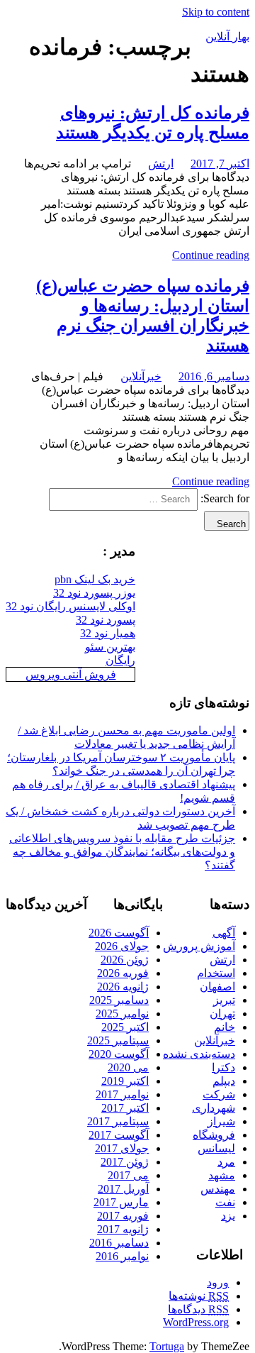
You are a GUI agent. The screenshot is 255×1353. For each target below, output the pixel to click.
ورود (218, 1282)
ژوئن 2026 (125, 960)
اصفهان (217, 987)
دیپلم (223, 1081)
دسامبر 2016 (119, 1243)
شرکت (219, 1094)
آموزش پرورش (199, 946)
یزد (228, 1216)
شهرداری (213, 1108)
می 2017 (128, 1175)
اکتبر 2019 (125, 1081)
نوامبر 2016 (122, 1256)
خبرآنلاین (141, 376)
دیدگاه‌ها (198, 1309)
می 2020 (128, 1067)
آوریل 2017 (123, 1189)
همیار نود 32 (107, 633)
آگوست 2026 (119, 933)
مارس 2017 (121, 1202)
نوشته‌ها (199, 1296)
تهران (222, 1013)
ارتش (161, 164)
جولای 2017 (122, 1148)
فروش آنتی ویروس (71, 674)
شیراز (221, 1121)
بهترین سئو (110, 647)
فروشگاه (214, 1135)
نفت (225, 1202)
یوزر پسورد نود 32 (94, 593)
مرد (226, 1162)
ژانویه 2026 (123, 987)
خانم (224, 1027)
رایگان (120, 660)
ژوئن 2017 (125, 1162)
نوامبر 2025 (122, 1013)
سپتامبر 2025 (118, 1040)
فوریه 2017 (123, 1216)
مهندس (217, 1189)
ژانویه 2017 (123, 1229)
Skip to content (215, 12)
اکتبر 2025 (125, 1027)
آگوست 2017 (119, 1135)
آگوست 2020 (119, 1054)
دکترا (223, 1067)
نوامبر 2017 (122, 1094)
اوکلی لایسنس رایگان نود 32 (70, 606)
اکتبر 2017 (125, 1108)
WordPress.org (196, 1322)
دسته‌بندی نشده (199, 1054)
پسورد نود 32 (105, 620)
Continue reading (210, 255)
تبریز (224, 1000)
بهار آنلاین (227, 37)
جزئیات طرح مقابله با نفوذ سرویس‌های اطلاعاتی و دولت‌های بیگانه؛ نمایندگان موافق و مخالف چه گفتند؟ (122, 851)
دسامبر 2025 (119, 1000)
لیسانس (216, 1148)
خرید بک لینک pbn (95, 579)
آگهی (223, 933)
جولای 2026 (122, 946)
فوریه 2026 (123, 973)
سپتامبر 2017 (118, 1121)
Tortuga (166, 1346)
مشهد (221, 1175)
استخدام (216, 973)
